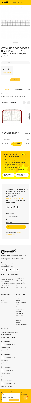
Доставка (18, 320)
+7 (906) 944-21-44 (10, 383)
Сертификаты (19, 315)
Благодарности (20, 309)
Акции (17, 304)
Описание (6, 89)
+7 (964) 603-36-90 (10, 357)
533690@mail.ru (5, 360)
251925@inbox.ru (5, 347)
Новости (18, 306)
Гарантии (18, 322)
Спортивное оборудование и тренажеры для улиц (8, 284)
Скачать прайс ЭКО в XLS (7, 175)
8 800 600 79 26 (17, 2)
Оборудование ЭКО (21, 278)
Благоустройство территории (5, 288)
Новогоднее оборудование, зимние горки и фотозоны (22, 282)
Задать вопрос (5, 302)
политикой (14, 396)
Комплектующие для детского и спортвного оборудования (22, 287)
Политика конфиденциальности (9, 391)
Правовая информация (21, 324)
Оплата (18, 317)
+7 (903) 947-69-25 (10, 344)
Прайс (2, 300)
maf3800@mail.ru (5, 373)
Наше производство (21, 302)
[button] (24, 102)
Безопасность (19, 313)
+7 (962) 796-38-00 (10, 370)
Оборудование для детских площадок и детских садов (7, 279)
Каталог (3, 298)
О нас (17, 298)
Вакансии (18, 311)
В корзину (15, 79)
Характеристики (18, 89)
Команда (18, 300)
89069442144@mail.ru (6, 386)
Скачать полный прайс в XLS (21, 175)
